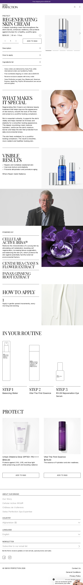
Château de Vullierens (13, 507)
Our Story (7, 499)
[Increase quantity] (16, 41)
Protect (6, 16)
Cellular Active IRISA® (12, 503)
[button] (68, 582)
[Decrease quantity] (5, 41)
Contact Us (76, 568)
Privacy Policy (75, 576)
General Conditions (73, 572)
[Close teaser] (54, 579)
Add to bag (32, 41)
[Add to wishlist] (40, 35)
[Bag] (75, 7)
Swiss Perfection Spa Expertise (17, 511)
